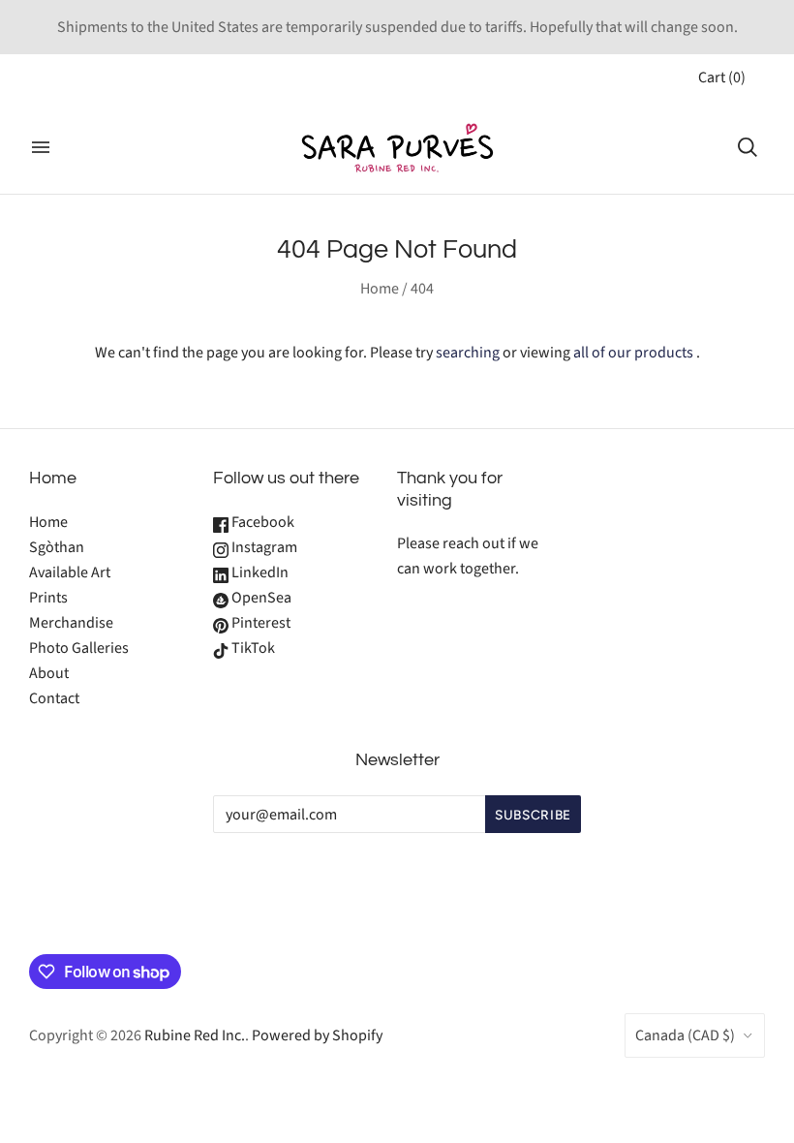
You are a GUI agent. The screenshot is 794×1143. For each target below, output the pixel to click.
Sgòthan (56, 547)
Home (379, 288)
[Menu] (40, 147)
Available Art (69, 572)
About (49, 673)
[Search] (747, 147)
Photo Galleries (79, 648)
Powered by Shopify (317, 1035)
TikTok (252, 648)
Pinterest (259, 622)
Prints (48, 597)
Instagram (263, 547)
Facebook (261, 522)
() (722, 77)
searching (468, 352)
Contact (54, 698)
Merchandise (71, 622)
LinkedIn (259, 572)
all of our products (633, 352)
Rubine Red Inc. (194, 1035)
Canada (685, 1035)
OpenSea (260, 597)
